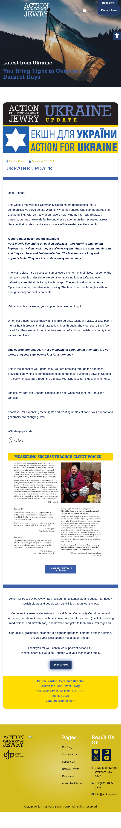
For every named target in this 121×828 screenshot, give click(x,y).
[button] (117, 36)
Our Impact (68, 754)
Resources (68, 776)
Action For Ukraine (72, 783)
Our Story (67, 747)
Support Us (68, 761)
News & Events (70, 769)
